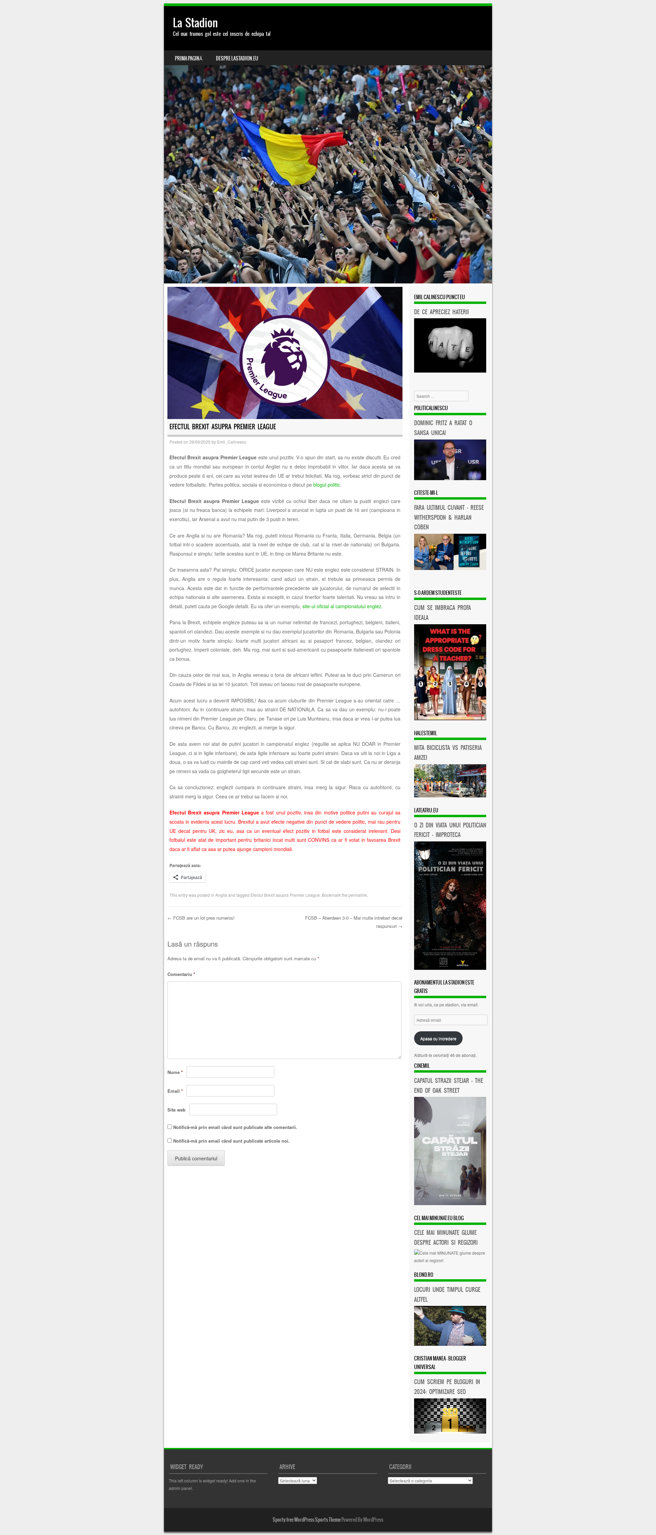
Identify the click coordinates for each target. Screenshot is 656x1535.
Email (175, 1091)
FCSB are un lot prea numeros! (201, 918)
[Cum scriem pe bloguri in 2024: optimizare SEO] (450, 1432)
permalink (357, 895)
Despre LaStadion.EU (237, 58)
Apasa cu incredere (438, 1038)
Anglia (221, 895)
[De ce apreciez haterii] (450, 371)
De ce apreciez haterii (441, 312)
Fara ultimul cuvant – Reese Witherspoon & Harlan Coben (449, 517)
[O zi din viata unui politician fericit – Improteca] (450, 968)
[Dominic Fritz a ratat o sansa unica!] (450, 478)
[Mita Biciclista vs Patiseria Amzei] (450, 795)
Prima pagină (188, 58)
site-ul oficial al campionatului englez (341, 606)
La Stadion (195, 22)
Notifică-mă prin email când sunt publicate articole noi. (231, 1141)
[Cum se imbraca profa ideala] (450, 718)
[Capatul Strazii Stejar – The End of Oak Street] (450, 1203)
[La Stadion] (328, 144)
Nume (175, 1072)
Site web (176, 1109)
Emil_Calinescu (231, 442)
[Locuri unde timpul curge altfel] (450, 1344)
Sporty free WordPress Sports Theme (307, 1519)
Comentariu (181, 974)
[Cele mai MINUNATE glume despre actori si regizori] (450, 1260)
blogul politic (326, 484)
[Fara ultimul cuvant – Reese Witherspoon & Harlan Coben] (450, 568)
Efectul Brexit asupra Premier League (285, 895)
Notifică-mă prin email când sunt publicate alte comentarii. (235, 1127)
